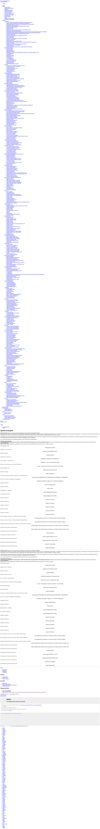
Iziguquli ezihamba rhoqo (11, 309)
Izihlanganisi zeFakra (10, 53)
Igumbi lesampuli (5, 407)
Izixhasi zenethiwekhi (10, 291)
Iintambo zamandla (10, 221)
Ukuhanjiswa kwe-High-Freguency (12, 372)
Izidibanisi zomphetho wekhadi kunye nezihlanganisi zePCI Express (18, 33)
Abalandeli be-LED (10, 378)
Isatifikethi (6, 9)
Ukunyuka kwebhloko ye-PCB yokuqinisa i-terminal (15, 111)
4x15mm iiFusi (9, 272)
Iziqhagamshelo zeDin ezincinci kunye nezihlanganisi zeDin (16, 101)
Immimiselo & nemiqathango (9, 19)
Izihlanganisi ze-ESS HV (11, 156)
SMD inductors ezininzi (10, 307)
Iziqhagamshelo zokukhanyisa (12, 79)
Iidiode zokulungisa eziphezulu (12, 258)
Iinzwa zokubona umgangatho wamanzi (13, 339)
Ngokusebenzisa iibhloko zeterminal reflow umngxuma (16, 110)
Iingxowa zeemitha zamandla (11, 239)
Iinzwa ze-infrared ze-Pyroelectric (12, 340)
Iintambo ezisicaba (10, 217)
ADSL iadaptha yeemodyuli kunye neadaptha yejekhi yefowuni (17, 136)
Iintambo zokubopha (10, 222)
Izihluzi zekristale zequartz (11, 320)
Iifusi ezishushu (9, 278)
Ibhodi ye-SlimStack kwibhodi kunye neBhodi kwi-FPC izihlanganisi (18, 23)
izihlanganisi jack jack (10, 102)
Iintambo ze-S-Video (10, 233)
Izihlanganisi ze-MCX (10, 50)
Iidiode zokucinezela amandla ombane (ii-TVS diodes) (16, 262)
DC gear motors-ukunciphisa (11, 383)
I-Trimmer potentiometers (11, 282)
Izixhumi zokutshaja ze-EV (11, 163)
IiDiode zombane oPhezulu (11, 265)
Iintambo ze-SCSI (10, 227)
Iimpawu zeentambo (10, 215)
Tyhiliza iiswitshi (9, 197)
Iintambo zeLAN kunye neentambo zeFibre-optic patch (16, 223)
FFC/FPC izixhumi (10, 28)
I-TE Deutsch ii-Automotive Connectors (13, 147)
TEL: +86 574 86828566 (6, 690)
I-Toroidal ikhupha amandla (11, 303)
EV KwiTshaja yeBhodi (11, 161)
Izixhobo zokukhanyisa (8, 73)
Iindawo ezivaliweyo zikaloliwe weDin (13, 351)
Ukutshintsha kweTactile (11, 193)
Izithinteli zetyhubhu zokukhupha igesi (13, 277)
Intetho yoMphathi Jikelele (9, 8)
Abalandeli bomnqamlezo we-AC (12, 380)
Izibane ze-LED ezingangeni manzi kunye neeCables (15, 78)
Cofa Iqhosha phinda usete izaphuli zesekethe (14, 270)
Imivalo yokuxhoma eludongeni (12, 350)
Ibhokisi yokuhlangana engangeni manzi (13, 76)
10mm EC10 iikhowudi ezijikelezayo (13, 326)
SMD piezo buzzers (10, 178)
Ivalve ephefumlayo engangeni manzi (13, 77)
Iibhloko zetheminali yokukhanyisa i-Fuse (13, 80)
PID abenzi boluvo (10, 332)
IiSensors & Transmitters (9, 330)
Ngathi (3, 6)
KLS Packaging (7, 15)
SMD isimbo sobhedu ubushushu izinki (13, 396)
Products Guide (5, 676)
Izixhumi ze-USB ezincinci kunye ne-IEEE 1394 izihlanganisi (17, 38)
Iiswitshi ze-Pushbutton (10, 198)
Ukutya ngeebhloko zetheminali (12, 117)
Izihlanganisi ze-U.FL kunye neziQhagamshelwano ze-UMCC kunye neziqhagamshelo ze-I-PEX (23, 52)
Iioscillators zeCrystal (10, 319)
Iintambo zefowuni (10, 224)
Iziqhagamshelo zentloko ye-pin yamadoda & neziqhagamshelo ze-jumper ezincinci (20, 24)
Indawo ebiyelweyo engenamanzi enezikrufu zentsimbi (16, 348)
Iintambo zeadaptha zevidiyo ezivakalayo (13, 228)
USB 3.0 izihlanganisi (10, 36)
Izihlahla (8, 212)
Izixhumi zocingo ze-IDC (11, 134)
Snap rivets (8, 211)
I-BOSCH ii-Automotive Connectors (13, 148)
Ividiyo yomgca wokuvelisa (9, 415)
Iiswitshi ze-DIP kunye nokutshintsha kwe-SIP (14, 195)
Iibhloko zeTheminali (8, 109)
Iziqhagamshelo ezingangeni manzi (10, 139)
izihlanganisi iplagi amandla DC (12, 96)
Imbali (6, 17)
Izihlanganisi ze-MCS (10, 119)
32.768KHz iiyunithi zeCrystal (12, 317)
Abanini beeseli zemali (10, 170)
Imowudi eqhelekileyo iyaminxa (12, 305)
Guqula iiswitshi (9, 196)
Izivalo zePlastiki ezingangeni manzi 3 (13, 364)
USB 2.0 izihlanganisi (10, 37)
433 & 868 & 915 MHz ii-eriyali (12, 68)
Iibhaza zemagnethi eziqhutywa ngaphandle (14, 183)
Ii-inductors (6, 298)
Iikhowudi (6, 325)
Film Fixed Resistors (10, 293)
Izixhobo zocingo (7, 203)
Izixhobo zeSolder (10, 405)
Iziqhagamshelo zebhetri (9, 165)
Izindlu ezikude (9, 362)
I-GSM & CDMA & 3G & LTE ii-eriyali (13, 66)
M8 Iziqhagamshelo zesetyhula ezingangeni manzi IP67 (16, 86)
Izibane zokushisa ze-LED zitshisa (12, 397)
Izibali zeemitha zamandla (11, 235)
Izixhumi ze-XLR (9, 104)
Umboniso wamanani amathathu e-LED (13, 249)
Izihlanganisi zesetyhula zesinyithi (12, 89)
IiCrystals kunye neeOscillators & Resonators (12, 316)
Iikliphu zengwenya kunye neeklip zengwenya (14, 406)
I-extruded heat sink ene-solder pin (12, 394)
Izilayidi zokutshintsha (10, 200)
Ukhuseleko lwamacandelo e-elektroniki (13, 214)
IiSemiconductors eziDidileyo (9, 255)
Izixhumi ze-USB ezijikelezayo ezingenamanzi (14, 142)
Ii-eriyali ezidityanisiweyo (11, 69)
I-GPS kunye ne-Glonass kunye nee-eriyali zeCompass (16, 65)
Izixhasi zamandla (10, 288)
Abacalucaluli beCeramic (11, 323)
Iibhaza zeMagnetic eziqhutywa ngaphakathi (14, 182)
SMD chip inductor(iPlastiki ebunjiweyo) (13, 308)
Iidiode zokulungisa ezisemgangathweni (13, 257)
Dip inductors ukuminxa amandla (12, 300)
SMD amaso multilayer (10, 306)
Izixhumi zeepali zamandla (11, 167)
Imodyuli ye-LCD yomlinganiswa (12, 245)
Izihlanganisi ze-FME (10, 62)
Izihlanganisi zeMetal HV (11, 155)
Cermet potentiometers (10, 281)
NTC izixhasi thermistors (11, 297)
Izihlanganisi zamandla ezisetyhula (12, 84)
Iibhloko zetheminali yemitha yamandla (13, 238)
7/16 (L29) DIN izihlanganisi (11, 59)
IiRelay (6, 365)
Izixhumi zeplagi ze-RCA (11, 103)
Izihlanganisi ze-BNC (10, 55)
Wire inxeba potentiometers (11, 283)
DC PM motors (9, 387)
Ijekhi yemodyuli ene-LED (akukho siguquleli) (14, 127)
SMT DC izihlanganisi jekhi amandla (13, 93)
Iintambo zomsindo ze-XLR (11, 229)
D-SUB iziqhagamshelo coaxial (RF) (13, 63)
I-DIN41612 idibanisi (10, 45)
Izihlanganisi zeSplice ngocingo (12, 75)
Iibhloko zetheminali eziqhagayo (12, 114)
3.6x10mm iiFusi (9, 271)
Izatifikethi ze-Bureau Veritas (9, 18)
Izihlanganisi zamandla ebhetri (12, 166)
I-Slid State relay (9, 369)
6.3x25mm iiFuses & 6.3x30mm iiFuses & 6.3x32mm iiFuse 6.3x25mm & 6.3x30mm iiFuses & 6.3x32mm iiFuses (25, 274)
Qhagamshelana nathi (6, 419)
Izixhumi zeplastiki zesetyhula (12, 88)
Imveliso (3, 20)
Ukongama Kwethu (8, 12)
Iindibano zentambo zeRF (11, 71)
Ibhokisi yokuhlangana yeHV (11, 157)
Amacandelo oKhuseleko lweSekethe (11, 266)
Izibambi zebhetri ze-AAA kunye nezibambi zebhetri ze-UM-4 (17, 173)
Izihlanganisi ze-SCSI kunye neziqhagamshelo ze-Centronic (16, 43)
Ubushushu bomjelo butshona (11, 392)
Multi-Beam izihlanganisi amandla (12, 176)
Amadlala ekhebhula (10, 207)
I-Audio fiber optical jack (11, 91)
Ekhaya (3, 5)
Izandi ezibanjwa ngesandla (11, 352)
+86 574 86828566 (3, 1)
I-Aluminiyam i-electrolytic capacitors (13, 312)
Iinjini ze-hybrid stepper (10, 389)
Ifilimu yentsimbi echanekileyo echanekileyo (14, 294)
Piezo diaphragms (9, 187)
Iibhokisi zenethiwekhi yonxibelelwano (13, 357)
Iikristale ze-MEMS (10, 324)
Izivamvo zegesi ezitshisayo (11, 335)
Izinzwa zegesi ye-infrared (11, 334)
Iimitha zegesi (9, 241)
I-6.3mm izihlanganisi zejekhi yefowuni (13, 99)
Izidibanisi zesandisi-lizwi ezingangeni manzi (14, 144)
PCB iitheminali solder (10, 123)
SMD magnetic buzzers (10, 179)
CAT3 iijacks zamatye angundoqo (12, 135)
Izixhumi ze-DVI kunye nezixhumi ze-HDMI (14, 41)
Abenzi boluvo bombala (11, 345)
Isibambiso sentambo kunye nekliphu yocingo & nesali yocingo (17, 205)
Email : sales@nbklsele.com (5, 0)
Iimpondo (6, 64)
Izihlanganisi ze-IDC (10, 27)
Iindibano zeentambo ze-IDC (11, 219)
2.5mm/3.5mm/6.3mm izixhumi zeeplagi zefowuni (15, 100)
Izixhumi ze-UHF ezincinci (11, 60)
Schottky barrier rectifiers (11, 261)
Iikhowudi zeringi (9, 329)
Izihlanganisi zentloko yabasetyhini (12, 25)
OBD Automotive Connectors (12, 152)
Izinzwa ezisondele (10, 342)
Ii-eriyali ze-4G (9, 72)
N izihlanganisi (9, 57)
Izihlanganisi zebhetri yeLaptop (12, 175)
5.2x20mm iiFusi (9, 273)
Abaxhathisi (7, 287)
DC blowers (9, 377)
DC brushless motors (10, 385)
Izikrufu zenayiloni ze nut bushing (12, 210)
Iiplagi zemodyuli (9, 130)
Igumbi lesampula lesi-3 (8, 410)
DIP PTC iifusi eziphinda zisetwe (12, 269)
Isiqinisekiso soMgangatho (9, 14)
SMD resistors (9, 292)
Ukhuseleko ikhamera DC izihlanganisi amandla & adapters (16, 402)
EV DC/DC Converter (10, 160)
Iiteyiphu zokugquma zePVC (11, 401)
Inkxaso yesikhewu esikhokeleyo (12, 254)
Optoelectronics (7, 243)
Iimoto (6, 382)
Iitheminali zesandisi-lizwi (11, 107)
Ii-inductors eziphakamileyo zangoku (13, 302)
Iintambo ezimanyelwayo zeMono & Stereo (14, 231)
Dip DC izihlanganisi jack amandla (12, 94)
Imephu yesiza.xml (5, 678)
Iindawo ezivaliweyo (8, 347)
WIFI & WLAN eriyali (10, 67)
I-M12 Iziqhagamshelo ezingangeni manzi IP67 (14, 87)
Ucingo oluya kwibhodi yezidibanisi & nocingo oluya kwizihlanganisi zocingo (19, 22)
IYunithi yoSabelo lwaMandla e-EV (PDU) (14, 159)
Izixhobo (6, 398)
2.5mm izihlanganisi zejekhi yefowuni (13, 97)
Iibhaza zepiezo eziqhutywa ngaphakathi (13, 180)
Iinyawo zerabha (9, 213)
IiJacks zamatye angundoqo (11, 133)
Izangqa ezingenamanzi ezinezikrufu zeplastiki (14, 349)
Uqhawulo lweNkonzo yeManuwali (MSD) (14, 158)
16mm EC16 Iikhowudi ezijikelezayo (13, 328)
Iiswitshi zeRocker (10, 191)
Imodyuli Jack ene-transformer (12, 128)
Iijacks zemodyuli (9, 126)
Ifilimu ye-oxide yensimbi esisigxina (13, 295)
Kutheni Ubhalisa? (8, 16)
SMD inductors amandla (11, 301)
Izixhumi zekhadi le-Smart (11, 34)
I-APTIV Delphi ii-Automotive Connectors (14, 149)
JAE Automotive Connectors (11, 150)
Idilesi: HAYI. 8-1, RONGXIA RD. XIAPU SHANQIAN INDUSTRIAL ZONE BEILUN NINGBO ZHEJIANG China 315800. (24, 692)
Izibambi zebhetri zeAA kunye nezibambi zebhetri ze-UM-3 (16, 172)
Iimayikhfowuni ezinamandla (11, 189)
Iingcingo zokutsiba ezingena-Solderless (13, 404)
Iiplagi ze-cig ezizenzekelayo (11, 399)
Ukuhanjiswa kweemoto (11, 368)
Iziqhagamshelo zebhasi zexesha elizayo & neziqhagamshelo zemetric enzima (19, 46)
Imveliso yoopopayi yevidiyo (9, 416)
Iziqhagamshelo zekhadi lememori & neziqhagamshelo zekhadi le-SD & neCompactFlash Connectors (23, 32)
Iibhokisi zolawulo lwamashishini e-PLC (13, 356)
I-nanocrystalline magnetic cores (12, 310)
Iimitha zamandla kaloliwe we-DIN (12, 240)
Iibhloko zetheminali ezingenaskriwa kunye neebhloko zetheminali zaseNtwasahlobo (21, 113)
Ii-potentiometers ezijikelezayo (12, 286)
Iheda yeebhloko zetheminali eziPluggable (14, 115)
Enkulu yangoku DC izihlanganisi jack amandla (14, 92)
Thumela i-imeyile (3, 695)
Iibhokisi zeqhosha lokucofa (11, 361)
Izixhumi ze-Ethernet (8, 125)
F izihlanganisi (9, 54)
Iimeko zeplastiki (9, 354)
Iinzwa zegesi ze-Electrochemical (12, 331)
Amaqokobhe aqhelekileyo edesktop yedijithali (14, 355)
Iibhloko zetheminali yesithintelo (12, 116)
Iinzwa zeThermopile (10, 338)
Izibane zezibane (9, 82)
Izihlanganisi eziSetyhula (9, 83)
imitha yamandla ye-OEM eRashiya (12, 242)
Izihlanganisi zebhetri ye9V (11, 174)
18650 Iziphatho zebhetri (11, 171)
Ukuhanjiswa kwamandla (11, 367)
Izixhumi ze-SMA (10, 48)
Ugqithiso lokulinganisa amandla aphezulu (14, 371)
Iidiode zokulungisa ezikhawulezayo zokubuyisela (15, 260)
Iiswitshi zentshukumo (10, 192)
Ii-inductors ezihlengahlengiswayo (12, 304)
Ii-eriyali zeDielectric (10, 70)
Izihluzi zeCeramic (10, 322)
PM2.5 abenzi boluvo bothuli (11, 337)
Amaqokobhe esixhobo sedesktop (12, 358)
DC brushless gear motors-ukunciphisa (13, 386)
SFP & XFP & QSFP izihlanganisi (12, 131)
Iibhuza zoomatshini (10, 184)
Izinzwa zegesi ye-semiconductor (12, 333)
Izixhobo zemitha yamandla (9, 234)
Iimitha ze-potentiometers (11, 285)
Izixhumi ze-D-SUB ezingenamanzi (12, 143)
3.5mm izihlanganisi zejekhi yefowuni (13, 98)
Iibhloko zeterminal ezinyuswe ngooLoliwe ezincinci (15, 118)
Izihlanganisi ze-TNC (10, 56)
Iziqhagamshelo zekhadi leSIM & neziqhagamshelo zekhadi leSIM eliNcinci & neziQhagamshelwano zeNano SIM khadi (27, 31)
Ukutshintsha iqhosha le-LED (11, 199)
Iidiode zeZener (9, 263)
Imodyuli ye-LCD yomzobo (11, 246)
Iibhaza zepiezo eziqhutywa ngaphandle (13, 181)
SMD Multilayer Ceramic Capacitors (13, 315)
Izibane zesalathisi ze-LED (11, 253)
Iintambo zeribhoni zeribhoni (11, 218)
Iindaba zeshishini (7, 413)
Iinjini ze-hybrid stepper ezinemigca (12, 390)
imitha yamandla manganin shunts (12, 236)
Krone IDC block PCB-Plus (11, 138)
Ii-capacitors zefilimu (10, 313)
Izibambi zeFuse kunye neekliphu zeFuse (13, 275)
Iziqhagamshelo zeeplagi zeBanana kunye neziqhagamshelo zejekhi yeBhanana (20, 105)
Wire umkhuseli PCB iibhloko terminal (13, 112)
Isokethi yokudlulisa (10, 373)
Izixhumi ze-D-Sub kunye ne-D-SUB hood (14, 30)
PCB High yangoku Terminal (11, 124)
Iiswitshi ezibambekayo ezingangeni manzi (14, 194)
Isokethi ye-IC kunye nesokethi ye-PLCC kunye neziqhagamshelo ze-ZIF (19, 29)
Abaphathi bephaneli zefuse (11, 276)
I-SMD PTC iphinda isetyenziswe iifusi (13, 268)
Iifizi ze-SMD (9, 267)
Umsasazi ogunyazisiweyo (9, 11)
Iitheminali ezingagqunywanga (12, 122)
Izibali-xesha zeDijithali (10, 374)
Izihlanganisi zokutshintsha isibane (12, 81)
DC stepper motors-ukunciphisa (12, 388)
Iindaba (3, 411)
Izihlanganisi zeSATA (10, 40)
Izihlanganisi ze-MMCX (11, 51)
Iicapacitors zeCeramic (10, 314)
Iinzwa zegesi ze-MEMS (11, 336)
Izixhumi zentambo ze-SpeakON (12, 106)
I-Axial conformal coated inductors (12, 299)
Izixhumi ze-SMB (10, 49)
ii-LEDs (8, 252)
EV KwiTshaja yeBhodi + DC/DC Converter (14, 162)
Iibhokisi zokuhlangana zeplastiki (12, 353)
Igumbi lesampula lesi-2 (8, 409)
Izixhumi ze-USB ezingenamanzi (12, 140)
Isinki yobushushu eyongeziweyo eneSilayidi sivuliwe (15, 395)
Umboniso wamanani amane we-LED (13, 250)
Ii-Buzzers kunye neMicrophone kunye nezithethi (13, 177)
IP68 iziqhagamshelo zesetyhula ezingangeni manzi (15, 85)
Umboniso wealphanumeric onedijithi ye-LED (14, 251)
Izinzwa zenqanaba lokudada (11, 341)
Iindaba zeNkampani (8, 412)
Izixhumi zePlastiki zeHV (11, 154)
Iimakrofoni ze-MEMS (10, 188)
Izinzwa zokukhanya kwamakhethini (13, 346)
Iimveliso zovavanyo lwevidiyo (10, 418)
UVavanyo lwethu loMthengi (9, 13)
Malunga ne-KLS (7, 7)
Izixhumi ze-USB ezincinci (11, 39)
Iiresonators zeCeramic (10, 321)
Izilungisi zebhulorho (10, 256)
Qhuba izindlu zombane (11, 360)
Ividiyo (3, 414)
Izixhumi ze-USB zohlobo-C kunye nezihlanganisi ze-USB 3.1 (17, 35)
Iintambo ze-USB (9, 220)
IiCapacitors (7, 311)
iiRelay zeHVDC (9, 164)
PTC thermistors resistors (11, 289)
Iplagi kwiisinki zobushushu (11, 393)
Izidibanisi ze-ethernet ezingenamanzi (13, 141)
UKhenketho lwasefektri (9, 10)
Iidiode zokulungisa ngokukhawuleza (13, 259)
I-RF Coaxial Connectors (9, 47)
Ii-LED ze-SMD (9, 244)
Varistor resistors (9, 290)
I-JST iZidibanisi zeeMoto (11, 151)
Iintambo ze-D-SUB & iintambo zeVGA (13, 226)
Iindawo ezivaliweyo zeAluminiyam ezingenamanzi (15, 363)
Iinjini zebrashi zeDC (10, 384)
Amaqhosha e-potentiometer (11, 284)
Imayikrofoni (9, 186)
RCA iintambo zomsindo (11, 230)
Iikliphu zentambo (10, 208)
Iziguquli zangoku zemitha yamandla (13, 237)
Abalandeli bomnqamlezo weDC (12, 379)
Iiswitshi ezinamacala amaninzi (12, 202)
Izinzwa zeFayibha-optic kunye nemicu (13, 344)
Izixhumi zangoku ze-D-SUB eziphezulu (13, 44)
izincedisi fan (9, 381)
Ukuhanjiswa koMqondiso (11, 366)
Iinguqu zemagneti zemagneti (11, 132)
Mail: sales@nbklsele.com (6, 691)
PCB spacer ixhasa (10, 204)
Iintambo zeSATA (10, 225)
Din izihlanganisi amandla (11, 95)
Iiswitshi (6, 190)
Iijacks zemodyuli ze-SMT (11, 129)
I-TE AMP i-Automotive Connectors (13, 146)
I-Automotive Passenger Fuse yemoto (13, 279)
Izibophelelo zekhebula (10, 206)
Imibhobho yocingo (10, 209)
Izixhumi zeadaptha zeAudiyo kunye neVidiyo (14, 108)
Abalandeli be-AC (10, 376)
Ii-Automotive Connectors (9, 145)
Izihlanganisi (7, 21)
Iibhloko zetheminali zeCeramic (12, 120)
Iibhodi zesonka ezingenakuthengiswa (13, 403)
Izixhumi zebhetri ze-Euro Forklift (12, 168)
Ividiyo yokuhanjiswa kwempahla (10, 417)
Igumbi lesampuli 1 (8, 408)
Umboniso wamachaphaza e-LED (12, 247)
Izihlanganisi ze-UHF (10, 61)
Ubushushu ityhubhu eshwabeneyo (12, 400)
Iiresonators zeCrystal (10, 318)
